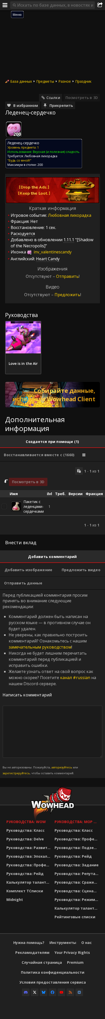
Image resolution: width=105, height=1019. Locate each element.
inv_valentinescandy (52, 252)
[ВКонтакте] (79, 992)
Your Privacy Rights (72, 952)
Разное (64, 81)
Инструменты (62, 942)
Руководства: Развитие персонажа (29, 847)
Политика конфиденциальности (52, 972)
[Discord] (26, 992)
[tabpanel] (52, 498)
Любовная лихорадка (40, 156)
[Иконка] (14, 129)
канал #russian (75, 677)
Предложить (67, 294)
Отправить (67, 276)
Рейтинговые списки (75, 916)
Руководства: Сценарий (77, 890)
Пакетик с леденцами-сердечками (33, 506)
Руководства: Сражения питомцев (77, 882)
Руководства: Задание (77, 865)
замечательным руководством (40, 647)
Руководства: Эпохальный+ (29, 856)
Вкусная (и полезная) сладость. (56, 152)
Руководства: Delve (25, 839)
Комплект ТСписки (24, 890)
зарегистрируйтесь (16, 773)
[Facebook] (52, 992)
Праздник (83, 81)
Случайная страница (42, 962)
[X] (34, 992)
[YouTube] (61, 992)
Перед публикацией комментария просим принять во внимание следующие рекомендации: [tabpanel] (49, 683)
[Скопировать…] (79, 471)
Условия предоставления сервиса (52, 982)
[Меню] (5, 5)
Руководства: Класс (25, 830)
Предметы (45, 81)
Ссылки (53, 97)
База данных (21, 81)
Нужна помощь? (28, 942)
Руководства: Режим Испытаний (77, 899)
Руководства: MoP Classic (77, 821)
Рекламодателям (32, 952)
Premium (75, 962)
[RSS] (70, 992)
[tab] (52, 441)
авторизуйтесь (61, 767)
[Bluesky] (43, 992)
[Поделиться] (100, 5)
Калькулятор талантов (28, 882)
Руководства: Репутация (77, 873)
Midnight (14, 899)
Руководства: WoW (26, 821)
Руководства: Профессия (29, 865)
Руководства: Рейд (25, 873)
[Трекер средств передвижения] (52, 394)
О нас (86, 942)
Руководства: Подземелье (77, 847)
